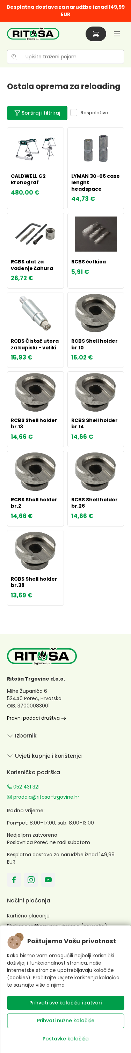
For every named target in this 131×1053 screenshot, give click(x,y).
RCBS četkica (88, 261)
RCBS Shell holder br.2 (34, 502)
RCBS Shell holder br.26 (94, 502)
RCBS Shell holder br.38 (34, 582)
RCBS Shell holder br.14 (94, 423)
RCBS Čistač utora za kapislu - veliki (35, 344)
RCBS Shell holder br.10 (94, 344)
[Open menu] (117, 34)
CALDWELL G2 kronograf (28, 179)
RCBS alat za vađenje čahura (32, 264)
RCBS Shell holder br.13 (34, 423)
